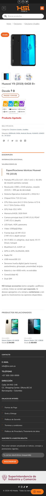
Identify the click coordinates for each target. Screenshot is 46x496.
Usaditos (25, 130)
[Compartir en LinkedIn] (25, 141)
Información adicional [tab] (12, 160)
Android (23, 133)
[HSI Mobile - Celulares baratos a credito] (23, 8)
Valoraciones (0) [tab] (9, 164)
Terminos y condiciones (13, 425)
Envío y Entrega (10, 413)
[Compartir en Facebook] (8, 141)
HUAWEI (35, 133)
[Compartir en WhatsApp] (4, 141)
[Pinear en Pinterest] (21, 141)
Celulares (18, 24)
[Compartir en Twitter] (12, 141)
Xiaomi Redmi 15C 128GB (33, 340)
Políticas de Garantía (12, 419)
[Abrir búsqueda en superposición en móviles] (23, 16)
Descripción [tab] (7, 155)
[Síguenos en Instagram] (23, 1)
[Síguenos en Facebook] (19, 1)
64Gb (18, 133)
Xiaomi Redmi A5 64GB (10, 340)
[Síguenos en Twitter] (26, 1)
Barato (29, 133)
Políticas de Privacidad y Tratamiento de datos (22, 431)
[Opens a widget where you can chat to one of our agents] (37, 492)
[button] (4, 8)
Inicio (9, 24)
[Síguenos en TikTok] (24, 487)
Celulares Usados (31, 24)
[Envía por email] (17, 141)
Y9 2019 (7, 136)
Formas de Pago (11, 407)
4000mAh (12, 133)
